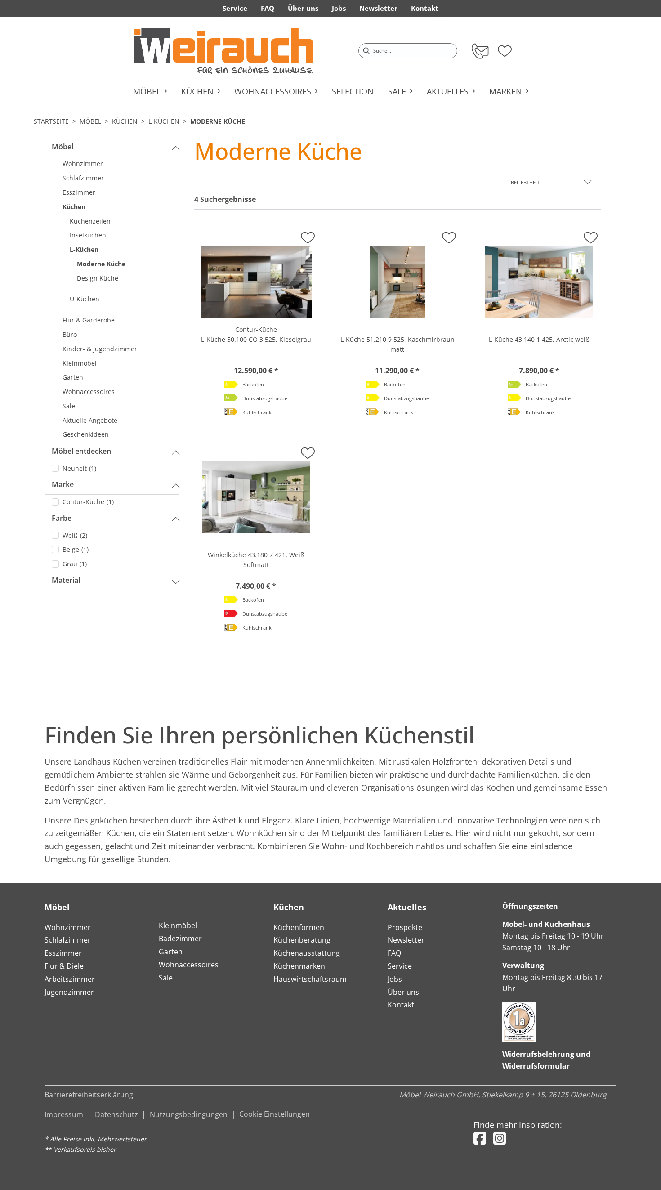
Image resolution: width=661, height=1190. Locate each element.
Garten (171, 952)
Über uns (403, 992)
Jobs (395, 979)
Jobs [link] (339, 8)
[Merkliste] (505, 48)
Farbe (61, 518)
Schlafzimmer (68, 940)
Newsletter (406, 940)
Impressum (64, 1114)
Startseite (51, 121)
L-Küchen (163, 121)
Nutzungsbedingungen (189, 1114)
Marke (63, 484)
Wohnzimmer (68, 927)
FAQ (394, 953)
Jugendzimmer (69, 992)
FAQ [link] (267, 8)
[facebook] (479, 1138)
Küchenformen (298, 927)
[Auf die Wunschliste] (308, 235)
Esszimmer (63, 953)
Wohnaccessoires (189, 965)
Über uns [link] (303, 8)
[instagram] (499, 1138)
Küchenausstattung (306, 953)
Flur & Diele (64, 966)
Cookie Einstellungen (274, 1114)
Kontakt (401, 1005)
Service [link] (235, 8)
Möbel (90, 121)
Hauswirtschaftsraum (310, 979)
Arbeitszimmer (70, 979)
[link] (223, 51)
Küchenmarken (299, 966)
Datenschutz (116, 1114)
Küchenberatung (301, 940)
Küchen (125, 121)
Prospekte (405, 927)
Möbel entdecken (81, 451)
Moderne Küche (217, 121)
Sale (166, 978)
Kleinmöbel (178, 926)
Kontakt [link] (424, 8)
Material (66, 580)
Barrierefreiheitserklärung (89, 1095)
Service (400, 966)
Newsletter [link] (378, 8)
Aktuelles (407, 907)
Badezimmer (180, 939)
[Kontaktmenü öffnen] (479, 51)
